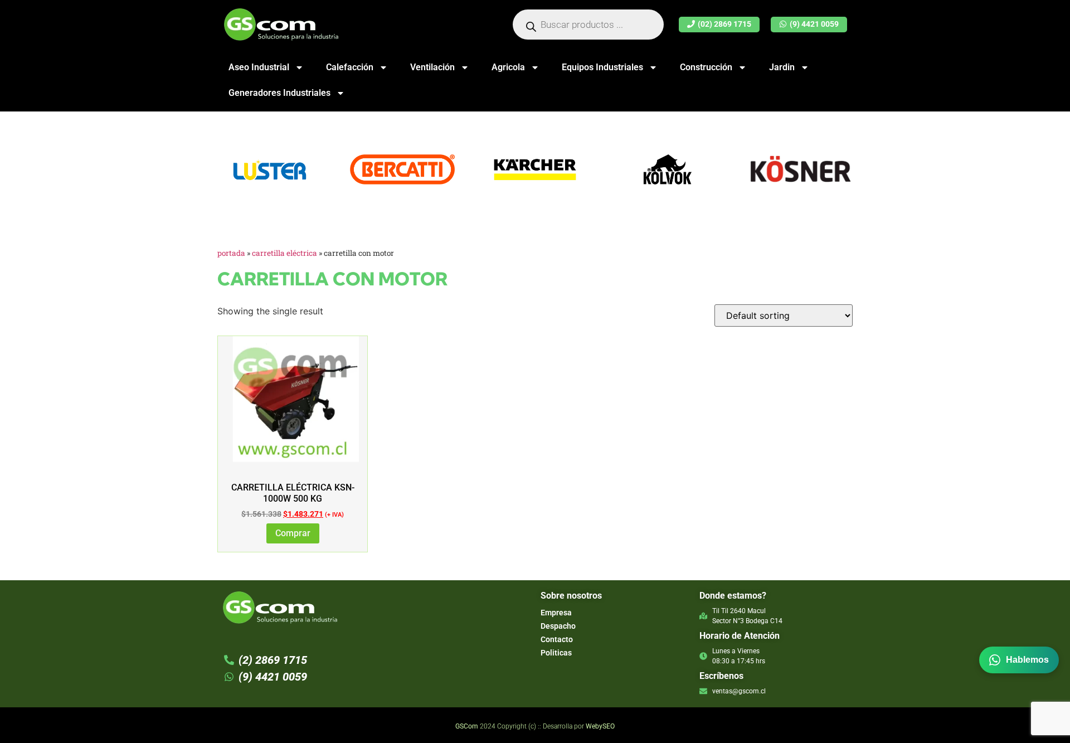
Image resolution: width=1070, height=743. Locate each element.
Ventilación (432, 67)
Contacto (557, 639)
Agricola (508, 67)
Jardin (782, 67)
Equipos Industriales (602, 67)
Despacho (558, 625)
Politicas (556, 652)
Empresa (556, 612)
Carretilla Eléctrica (284, 253)
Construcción (706, 67)
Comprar (292, 533)
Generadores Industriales (279, 93)
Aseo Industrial (258, 67)
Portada (231, 253)
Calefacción (349, 67)
